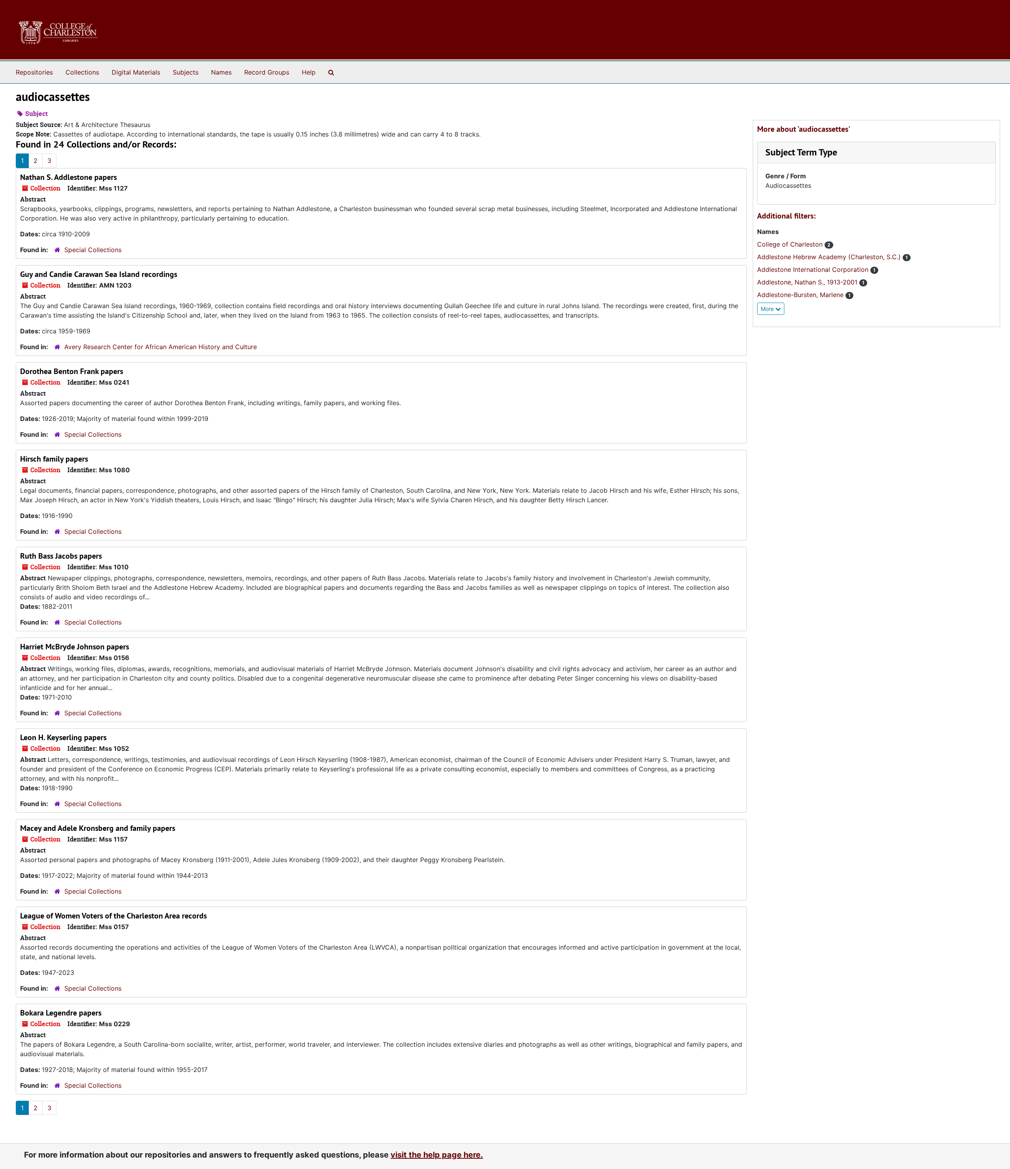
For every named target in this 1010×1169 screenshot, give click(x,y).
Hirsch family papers (54, 459)
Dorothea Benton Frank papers (71, 371)
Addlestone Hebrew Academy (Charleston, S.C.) (830, 257)
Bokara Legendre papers (60, 1013)
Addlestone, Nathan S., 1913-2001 (808, 282)
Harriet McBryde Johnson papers (74, 647)
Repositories (34, 72)
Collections (82, 72)
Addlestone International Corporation (813, 269)
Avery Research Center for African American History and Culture (160, 347)
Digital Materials (136, 72)
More (768, 308)
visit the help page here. (437, 1155)
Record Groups (266, 72)
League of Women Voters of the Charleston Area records (113, 916)
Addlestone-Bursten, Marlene (801, 295)
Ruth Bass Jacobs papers (61, 556)
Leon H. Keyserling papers (63, 737)
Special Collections (93, 250)
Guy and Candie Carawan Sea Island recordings (98, 274)
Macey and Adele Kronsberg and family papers (97, 828)
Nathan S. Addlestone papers (68, 177)
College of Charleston (791, 244)
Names (221, 72)
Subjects (185, 72)
